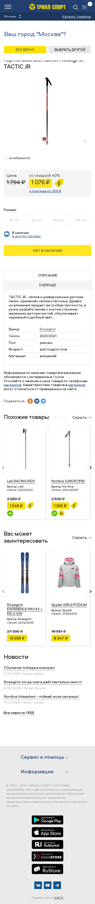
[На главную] (47, 6)
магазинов (12, 384)
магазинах (77, 384)
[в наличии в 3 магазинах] (54, 513)
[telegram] (43, 401)
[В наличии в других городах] (10, 513)
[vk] (36, 401)
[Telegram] (57, 885)
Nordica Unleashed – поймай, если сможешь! (41, 696)
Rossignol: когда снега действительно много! (43, 681)
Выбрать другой (70, 49)
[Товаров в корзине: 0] (85, 7)
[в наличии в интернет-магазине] (61, 513)
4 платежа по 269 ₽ (45, 191)
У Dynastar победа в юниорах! (29, 667)
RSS (31, 712)
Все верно (25, 49)
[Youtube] (47, 885)
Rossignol (48, 329)
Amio (59, 898)
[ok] (30, 401)
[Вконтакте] (38, 885)
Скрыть (79, 417)
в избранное (20, 158)
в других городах (26, 236)
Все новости (14, 712)
